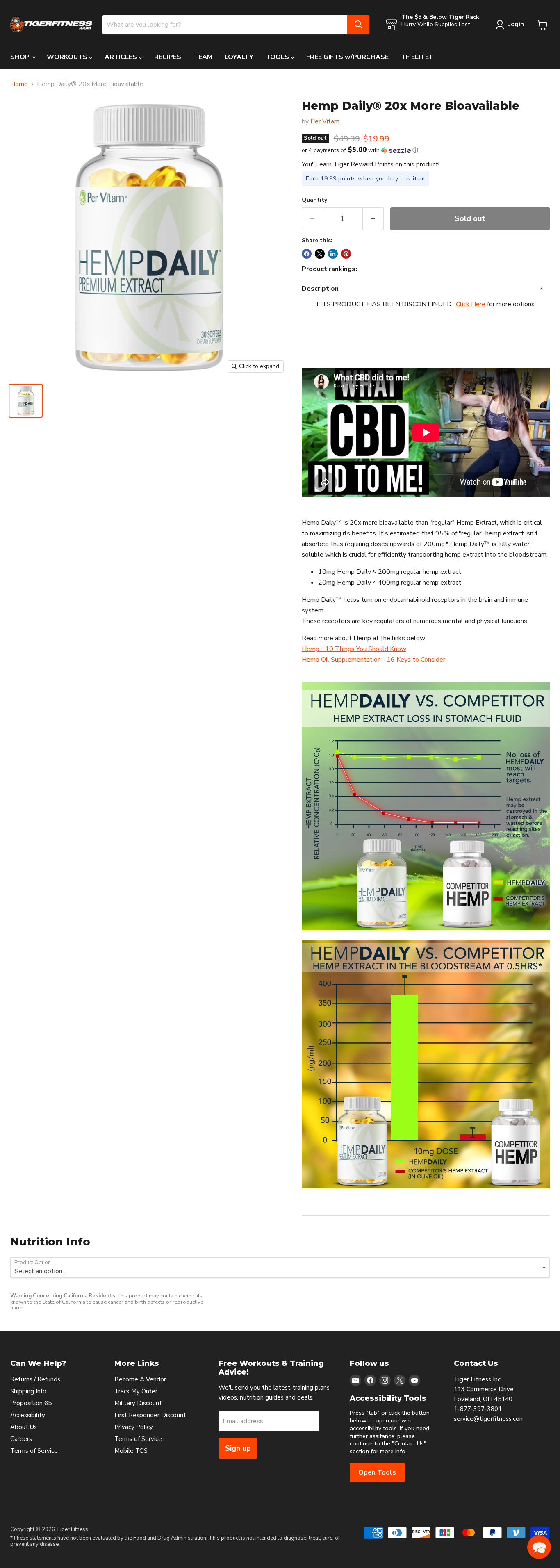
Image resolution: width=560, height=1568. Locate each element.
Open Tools (377, 1472)
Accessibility (27, 1415)
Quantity (314, 200)
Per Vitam (324, 121)
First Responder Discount (150, 1415)
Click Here (470, 304)
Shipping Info (28, 1391)
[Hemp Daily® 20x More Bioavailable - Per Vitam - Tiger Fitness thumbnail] (25, 401)
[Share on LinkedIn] (333, 254)
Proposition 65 (31, 1403)
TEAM (202, 56)
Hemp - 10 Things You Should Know (354, 648)
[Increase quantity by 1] (373, 218)
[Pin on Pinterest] (346, 254)
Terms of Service (34, 1451)
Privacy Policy (133, 1427)
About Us (23, 1427)
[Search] (358, 24)
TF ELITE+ (417, 56)
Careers (21, 1439)
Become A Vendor (140, 1379)
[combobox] (224, 24)
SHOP (20, 56)
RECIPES (167, 56)
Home (19, 84)
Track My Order (135, 1391)
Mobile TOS (131, 1451)
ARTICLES (122, 56)
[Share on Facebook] (307, 254)
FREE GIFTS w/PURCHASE (347, 56)
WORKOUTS (68, 56)
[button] (426, 150)
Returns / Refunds (35, 1379)
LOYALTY (239, 56)
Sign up (238, 1448)
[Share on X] (320, 254)
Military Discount (138, 1403)
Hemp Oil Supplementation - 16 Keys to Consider (373, 659)
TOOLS (278, 56)
